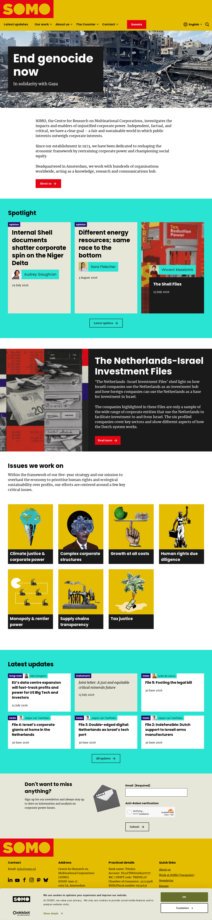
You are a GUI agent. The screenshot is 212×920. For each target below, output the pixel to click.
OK (184, 897)
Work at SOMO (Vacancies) (176, 875)
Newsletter (166, 880)
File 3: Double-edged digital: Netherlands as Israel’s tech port (104, 729)
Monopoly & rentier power (29, 621)
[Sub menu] (51, 24)
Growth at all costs (130, 553)
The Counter (86, 24)
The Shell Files (167, 284)
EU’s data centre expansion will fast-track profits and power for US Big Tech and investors (36, 690)
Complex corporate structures (80, 556)
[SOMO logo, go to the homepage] (27, 9)
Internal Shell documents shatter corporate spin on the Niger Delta (39, 248)
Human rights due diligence (179, 556)
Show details (50, 913)
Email (137, 785)
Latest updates (16, 24)
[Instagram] (31, 880)
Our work (42, 24)
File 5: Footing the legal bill (168, 682)
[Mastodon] (38, 880)
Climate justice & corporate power (27, 556)
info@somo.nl (26, 869)
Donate (164, 886)
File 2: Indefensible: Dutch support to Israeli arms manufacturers (167, 729)
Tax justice (122, 618)
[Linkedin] (10, 880)
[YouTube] (17, 880)
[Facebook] (24, 880)
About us (62, 24)
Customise (182, 907)
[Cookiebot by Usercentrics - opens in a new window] (21, 913)
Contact (108, 24)
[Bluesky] (46, 880)
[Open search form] (207, 24)
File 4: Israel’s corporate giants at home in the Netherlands (33, 729)
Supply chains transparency (74, 621)
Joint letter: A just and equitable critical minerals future (104, 685)
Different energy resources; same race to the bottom (104, 244)
